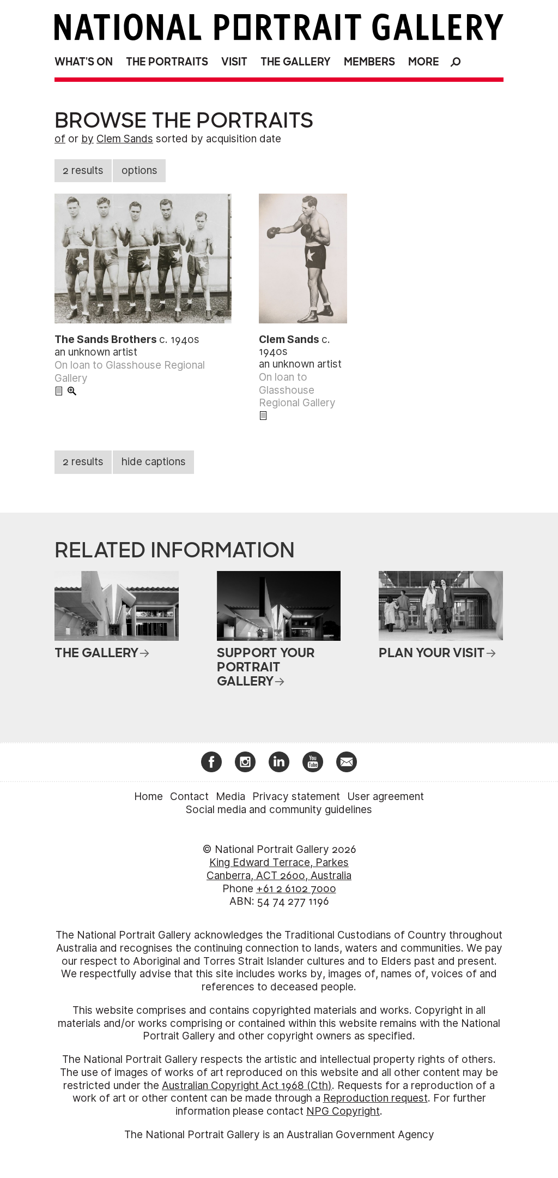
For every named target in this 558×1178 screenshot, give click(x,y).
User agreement (385, 796)
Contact (189, 796)
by (87, 139)
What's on (83, 62)
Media (230, 796)
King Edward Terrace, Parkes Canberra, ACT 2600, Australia (279, 869)
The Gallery (295, 62)
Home (148, 796)
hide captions (154, 461)
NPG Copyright (343, 1111)
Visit (234, 62)
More (423, 62)
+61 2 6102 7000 (296, 888)
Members (369, 62)
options (139, 170)
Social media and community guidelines (279, 809)
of (59, 139)
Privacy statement (296, 796)
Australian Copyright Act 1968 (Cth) (247, 1085)
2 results (83, 170)
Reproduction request (375, 1098)
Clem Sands (124, 139)
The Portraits (167, 62)
